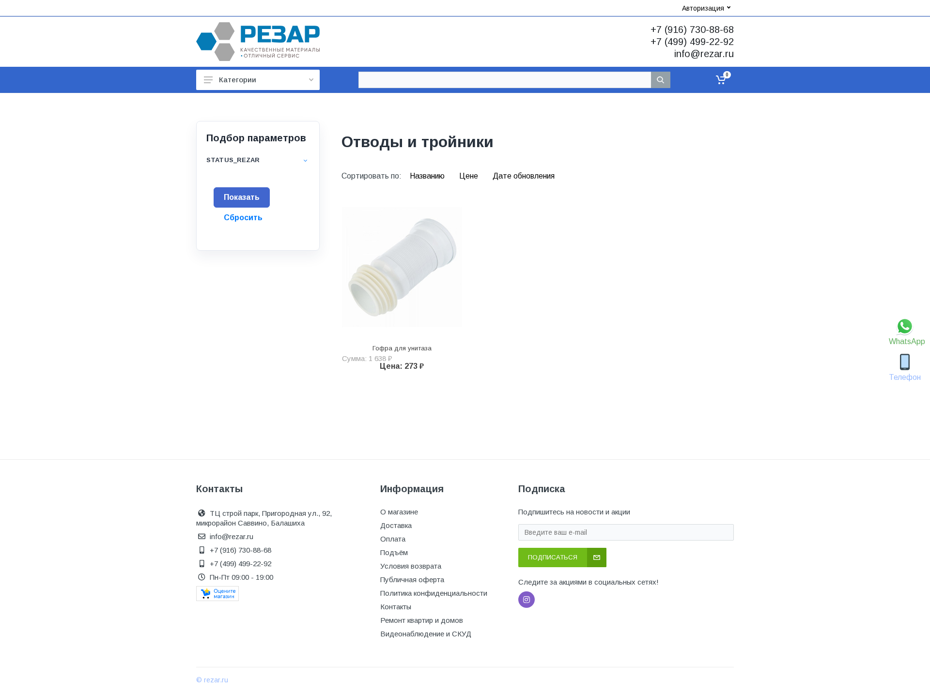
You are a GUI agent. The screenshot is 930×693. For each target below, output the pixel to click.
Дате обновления (524, 176)
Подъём (394, 552)
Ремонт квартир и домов (421, 620)
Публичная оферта (412, 579)
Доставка (396, 525)
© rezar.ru (212, 680)
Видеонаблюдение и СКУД (425, 634)
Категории (237, 79)
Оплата (392, 539)
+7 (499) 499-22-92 (692, 41)
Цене (469, 176)
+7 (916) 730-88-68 (692, 29)
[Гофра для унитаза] (402, 267)
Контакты (395, 607)
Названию (428, 176)
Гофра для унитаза (402, 348)
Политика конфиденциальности (433, 593)
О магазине (399, 512)
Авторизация (703, 8)
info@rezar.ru (704, 53)
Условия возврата (410, 566)
